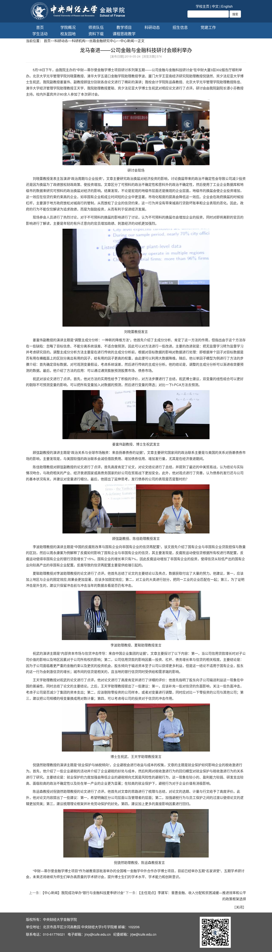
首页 (40, 27)
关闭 (239, 907)
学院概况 (68, 27)
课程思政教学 (124, 33)
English (227, 6)
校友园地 (68, 33)
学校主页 (202, 6)
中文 (215, 6)
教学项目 (124, 27)
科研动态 (152, 27)
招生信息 (180, 27)
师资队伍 (96, 27)
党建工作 (208, 27)
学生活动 (40, 33)
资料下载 (96, 33)
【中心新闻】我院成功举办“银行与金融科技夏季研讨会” (83, 892)
